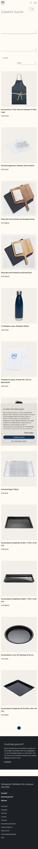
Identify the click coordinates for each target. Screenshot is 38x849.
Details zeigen (28, 432)
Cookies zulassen (19, 437)
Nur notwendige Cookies (19, 441)
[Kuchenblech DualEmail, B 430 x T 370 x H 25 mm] (19, 522)
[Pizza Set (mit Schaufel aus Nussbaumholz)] (19, 198)
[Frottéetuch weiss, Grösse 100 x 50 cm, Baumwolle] (19, 359)
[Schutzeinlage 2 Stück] (19, 469)
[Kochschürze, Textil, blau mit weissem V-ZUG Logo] (19, 89)
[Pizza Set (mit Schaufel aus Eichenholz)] (19, 252)
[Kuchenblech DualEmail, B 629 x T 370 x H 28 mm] (19, 578)
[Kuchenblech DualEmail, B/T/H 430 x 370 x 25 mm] (19, 688)
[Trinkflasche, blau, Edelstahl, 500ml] (19, 305)
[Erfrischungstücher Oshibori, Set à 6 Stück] (19, 145)
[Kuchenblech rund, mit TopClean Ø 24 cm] (19, 634)
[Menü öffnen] (35, 2)
